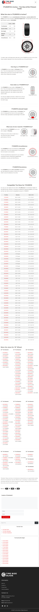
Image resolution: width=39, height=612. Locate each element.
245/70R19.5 (30, 462)
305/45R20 (6, 204)
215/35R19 (5, 352)
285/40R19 (17, 430)
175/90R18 (6, 226)
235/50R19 (17, 414)
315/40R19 (17, 436)
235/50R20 (6, 322)
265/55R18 (6, 305)
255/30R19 (17, 375)
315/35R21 (6, 288)
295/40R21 (6, 239)
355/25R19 (30, 392)
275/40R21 (6, 285)
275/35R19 (30, 370)
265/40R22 (6, 241)
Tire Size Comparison (7, 532)
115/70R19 (17, 352)
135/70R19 (30, 352)
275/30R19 (17, 381)
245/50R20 (6, 295)
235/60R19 (6, 246)
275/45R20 (6, 280)
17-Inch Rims (5, 547)
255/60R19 (17, 457)
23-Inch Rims (5, 556)
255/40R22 (6, 268)
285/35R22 (6, 273)
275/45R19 (17, 426)
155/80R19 (17, 407)
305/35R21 (6, 317)
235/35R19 (17, 368)
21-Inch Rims (5, 553)
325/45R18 (6, 307)
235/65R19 (17, 454)
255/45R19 (17, 420)
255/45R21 (6, 263)
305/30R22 (6, 339)
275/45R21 (6, 209)
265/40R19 (5, 423)
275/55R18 (6, 271)
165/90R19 (6, 207)
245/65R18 (6, 217)
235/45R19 (5, 415)
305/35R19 (5, 433)
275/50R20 (6, 202)
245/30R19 (5, 362)
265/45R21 (6, 231)
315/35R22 (6, 214)
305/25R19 (17, 388)
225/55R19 (17, 410)
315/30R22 (6, 320)
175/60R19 (5, 407)
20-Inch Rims (5, 552)
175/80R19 (5, 457)
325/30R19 (30, 386)
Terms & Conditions (5, 589)
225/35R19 (17, 365)
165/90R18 (6, 278)
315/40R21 (6, 199)
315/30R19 (30, 383)
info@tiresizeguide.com (8, 602)
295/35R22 (6, 251)
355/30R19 (5, 442)
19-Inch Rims (5, 550)
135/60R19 (17, 359)
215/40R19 (17, 362)
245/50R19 (17, 417)
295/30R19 (30, 376)
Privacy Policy (4, 587)
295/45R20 (6, 224)
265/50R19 (6, 312)
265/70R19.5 (30, 469)
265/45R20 (6, 315)
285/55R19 (17, 459)
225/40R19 (30, 355)
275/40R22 (6, 212)
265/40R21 (6, 329)
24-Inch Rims (5, 558)
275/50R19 (6, 275)
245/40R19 (30, 362)
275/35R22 (6, 300)
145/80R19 (17, 404)
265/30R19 (17, 378)
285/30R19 (17, 384)
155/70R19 (5, 404)
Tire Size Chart (6, 529)
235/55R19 (6, 337)
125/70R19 (17, 355)
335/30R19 (30, 389)
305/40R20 (6, 298)
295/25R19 (5, 365)
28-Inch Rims (5, 561)
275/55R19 (6, 197)
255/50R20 (6, 261)
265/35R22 (6, 332)
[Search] (36, 523)
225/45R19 (5, 414)
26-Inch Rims (5, 560)
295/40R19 (17, 433)
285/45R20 (6, 248)
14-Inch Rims (5, 542)
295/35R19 (5, 430)
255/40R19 (5, 422)
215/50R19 (5, 410)
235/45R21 (6, 327)
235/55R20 (6, 244)
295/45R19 (6, 310)
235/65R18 (6, 253)
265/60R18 (6, 219)
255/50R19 (30, 410)
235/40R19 (30, 359)
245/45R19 (5, 418)
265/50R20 (6, 229)
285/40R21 (6, 266)
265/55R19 (6, 221)
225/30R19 (5, 355)
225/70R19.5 (18, 462)
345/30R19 (5, 439)
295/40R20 (6, 325)
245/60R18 (6, 290)
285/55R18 (6, 236)
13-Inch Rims (5, 540)
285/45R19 (30, 420)
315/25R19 (17, 389)
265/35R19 (30, 367)
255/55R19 (6, 258)
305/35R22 (6, 234)
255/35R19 (30, 365)
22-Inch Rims (5, 555)
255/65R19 (30, 454)
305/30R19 (30, 380)
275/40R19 (5, 426)
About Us (3, 583)
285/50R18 (6, 334)
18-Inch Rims (5, 548)
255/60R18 (6, 256)
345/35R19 (17, 439)
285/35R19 (30, 373)
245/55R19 (6, 293)
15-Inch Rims (5, 544)
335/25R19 (17, 392)
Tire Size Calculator (7, 531)
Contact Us (3, 585)
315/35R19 (5, 436)
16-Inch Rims (5, 545)
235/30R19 (5, 359)
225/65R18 (6, 302)
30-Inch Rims (5, 563)
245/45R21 (6, 283)
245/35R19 (17, 371)
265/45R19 (17, 423)
